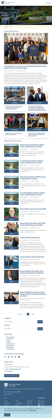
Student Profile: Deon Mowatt (30, 237)
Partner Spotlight (11, 344)
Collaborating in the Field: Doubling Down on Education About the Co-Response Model (36, 134)
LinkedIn (42, 403)
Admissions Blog (11, 337)
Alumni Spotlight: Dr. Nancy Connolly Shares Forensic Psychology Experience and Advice (33, 294)
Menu (47, 3)
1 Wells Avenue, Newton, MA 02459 (12, 391)
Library (17, 401)
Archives (7, 325)
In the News (14, 102)
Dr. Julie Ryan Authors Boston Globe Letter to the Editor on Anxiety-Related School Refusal (14, 107)
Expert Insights (10, 345)
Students (9, 342)
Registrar (18, 405)
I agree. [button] (7, 415)
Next (33, 314)
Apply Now (29, 403)
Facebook (42, 401)
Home (7, 26)
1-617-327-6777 (9, 394)
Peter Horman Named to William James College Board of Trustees (33, 178)
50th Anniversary (11, 349)
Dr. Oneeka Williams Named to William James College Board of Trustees (32, 194)
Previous (20, 314)
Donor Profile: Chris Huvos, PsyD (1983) (33, 209)
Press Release (10, 347)
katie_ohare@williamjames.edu (13, 369)
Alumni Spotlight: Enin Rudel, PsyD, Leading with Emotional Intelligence (32, 272)
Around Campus (14, 129)
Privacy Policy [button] (33, 410)
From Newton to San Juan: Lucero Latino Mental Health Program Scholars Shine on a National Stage (25, 67)
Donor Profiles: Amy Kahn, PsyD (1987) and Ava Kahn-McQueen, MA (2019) (32, 224)
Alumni (8, 340)
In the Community (37, 102)
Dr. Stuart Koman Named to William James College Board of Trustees (31, 162)
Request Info (30, 401)
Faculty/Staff (10, 338)
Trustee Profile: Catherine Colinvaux (32, 257)
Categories (7, 318)
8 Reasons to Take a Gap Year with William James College (13, 133)
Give (28, 405)
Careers (5, 405)
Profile (11, 155)
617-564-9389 (9, 371)
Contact (6, 401)
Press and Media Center (11, 375)
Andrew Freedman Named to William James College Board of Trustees (32, 145)
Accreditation (7, 403)
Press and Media (19, 403)
